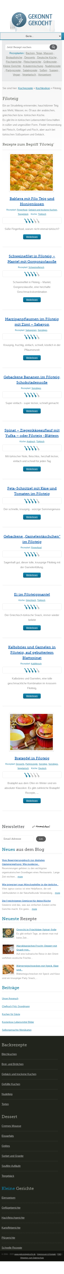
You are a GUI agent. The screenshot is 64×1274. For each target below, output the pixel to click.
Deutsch (42, 768)
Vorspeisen (44, 74)
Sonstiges (42, 330)
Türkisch (42, 214)
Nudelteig (7, 1094)
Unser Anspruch (10, 998)
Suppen (53, 70)
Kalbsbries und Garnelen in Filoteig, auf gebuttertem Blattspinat (32, 652)
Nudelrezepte (53, 66)
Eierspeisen (8, 1197)
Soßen (43, 70)
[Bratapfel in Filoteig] (31, 732)
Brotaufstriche (14, 57)
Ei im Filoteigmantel (32, 594)
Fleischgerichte (32, 61)
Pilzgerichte (8, 1237)
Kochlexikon (43, 88)
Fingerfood (22, 210)
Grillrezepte (50, 61)
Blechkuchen (9, 1054)
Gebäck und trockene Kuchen (42, 210)
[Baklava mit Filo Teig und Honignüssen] (31, 172)
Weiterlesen (32, 237)
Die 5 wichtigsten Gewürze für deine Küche (26, 900)
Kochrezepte (25, 88)
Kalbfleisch (36, 663)
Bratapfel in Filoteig (32, 758)
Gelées (6, 1145)
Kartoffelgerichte (11, 1227)
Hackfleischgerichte (13, 1217)
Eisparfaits (8, 1135)
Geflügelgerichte (11, 1207)
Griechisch (31, 600)
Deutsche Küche (47, 57)
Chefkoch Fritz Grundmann (16, 1006)
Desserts (29, 57)
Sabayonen (31, 330)
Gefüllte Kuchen (11, 1084)
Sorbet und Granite (12, 1155)
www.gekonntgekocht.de (25, 1254)
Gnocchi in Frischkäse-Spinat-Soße (36, 929)
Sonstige (43, 764)
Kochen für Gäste (11, 1014)
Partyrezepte (13, 70)
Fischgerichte (14, 61)
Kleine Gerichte (12, 66)
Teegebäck (23, 214)
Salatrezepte (30, 70)
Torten (5, 1104)
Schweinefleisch (36, 267)
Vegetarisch (29, 74)
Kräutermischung (33, 66)
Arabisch (31, 441)
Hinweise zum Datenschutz (32, 1258)
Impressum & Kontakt (46, 1254)
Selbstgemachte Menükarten (16, 1030)
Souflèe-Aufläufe (11, 1165)
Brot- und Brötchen (12, 1064)
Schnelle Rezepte (12, 1247)
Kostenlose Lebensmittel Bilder (18, 1022)
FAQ (59, 1254)
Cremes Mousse (11, 1125)
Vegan (16, 74)
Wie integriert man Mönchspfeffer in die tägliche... (30, 884)
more (20, 876)
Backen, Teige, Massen (39, 53)
